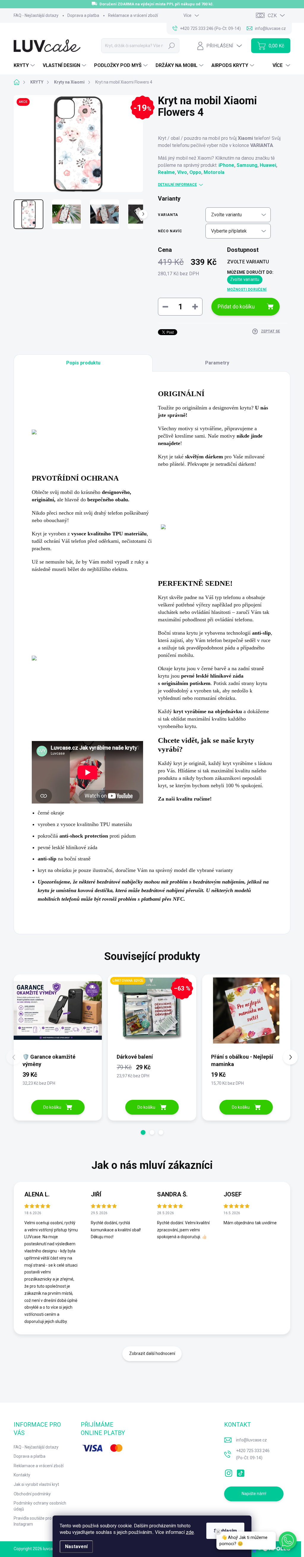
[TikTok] (240, 1472)
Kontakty (22, 1475)
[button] (143, 1132)
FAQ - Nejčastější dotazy (36, 15)
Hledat (172, 45)
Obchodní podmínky (32, 1494)
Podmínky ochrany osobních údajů (40, 1506)
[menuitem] (25, 65)
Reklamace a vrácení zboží (133, 15)
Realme (166, 172)
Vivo (182, 172)
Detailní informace (177, 185)
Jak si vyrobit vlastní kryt (36, 1484)
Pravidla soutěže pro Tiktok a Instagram (40, 1521)
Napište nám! (254, 1493)
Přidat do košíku (236, 306)
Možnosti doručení (247, 289)
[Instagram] (228, 1472)
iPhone (226, 165)
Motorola (214, 172)
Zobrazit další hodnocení (152, 1353)
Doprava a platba (83, 15)
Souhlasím (225, 1531)
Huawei (268, 165)
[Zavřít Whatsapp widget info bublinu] (218, 1532)
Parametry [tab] (217, 363)
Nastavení (76, 1546)
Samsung (247, 165)
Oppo (195, 172)
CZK (272, 15)
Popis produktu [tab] (83, 363)
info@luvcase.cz (251, 1440)
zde (190, 1532)
